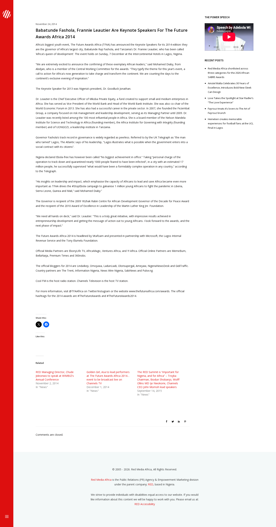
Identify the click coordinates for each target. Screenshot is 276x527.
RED (150, 484)
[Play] (209, 46)
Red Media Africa (101, 479)
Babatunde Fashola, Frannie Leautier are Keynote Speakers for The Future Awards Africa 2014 (112, 33)
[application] (229, 37)
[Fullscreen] (248, 46)
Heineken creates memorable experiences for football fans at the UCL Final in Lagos (230, 123)
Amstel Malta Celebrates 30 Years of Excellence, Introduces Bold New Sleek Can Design (229, 88)
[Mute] (242, 46)
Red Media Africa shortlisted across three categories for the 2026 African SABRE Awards (228, 73)
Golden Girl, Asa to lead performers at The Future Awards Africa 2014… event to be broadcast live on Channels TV (108, 377)
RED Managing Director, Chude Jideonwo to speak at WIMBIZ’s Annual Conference (55, 375)
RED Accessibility (144, 504)
